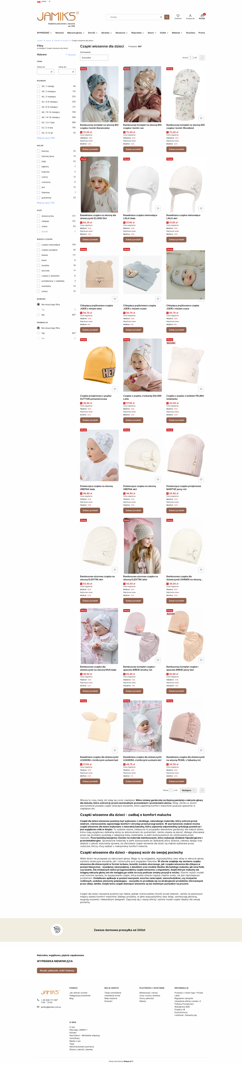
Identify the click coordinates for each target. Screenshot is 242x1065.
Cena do (62, 67)
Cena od (41, 67)
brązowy (46, 172)
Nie (43, 315)
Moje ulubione (110, 998)
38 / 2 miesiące (49, 91)
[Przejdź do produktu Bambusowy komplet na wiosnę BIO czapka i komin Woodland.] (185, 94)
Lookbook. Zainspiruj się (185, 1015)
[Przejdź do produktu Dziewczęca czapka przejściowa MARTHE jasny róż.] (185, 455)
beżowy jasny (48, 156)
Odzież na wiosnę (61, 40)
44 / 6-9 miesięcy (50, 107)
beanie (45, 255)
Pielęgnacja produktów (79, 995)
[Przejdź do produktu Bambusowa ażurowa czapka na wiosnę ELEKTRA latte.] (142, 546)
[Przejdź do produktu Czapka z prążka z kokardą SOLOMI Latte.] (142, 365)
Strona (185, 58)
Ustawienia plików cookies (186, 1001)
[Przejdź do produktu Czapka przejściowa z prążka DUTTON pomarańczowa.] (99, 365)
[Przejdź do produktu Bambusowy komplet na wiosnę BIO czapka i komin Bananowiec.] (99, 94)
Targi (71, 1044)
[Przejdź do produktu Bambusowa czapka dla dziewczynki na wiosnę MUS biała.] (99, 636)
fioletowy (46, 192)
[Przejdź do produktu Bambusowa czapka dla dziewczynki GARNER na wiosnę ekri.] (185, 546)
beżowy (45, 151)
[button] (166, 17)
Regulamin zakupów (183, 998)
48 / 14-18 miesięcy (51, 117)
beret (44, 260)
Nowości (108, 1001)
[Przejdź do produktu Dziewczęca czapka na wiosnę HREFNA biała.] (99, 455)
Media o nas (75, 1041)
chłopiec (45, 221)
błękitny (45, 166)
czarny (45, 177)
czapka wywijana (49, 250)
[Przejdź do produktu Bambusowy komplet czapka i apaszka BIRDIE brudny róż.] (142, 636)
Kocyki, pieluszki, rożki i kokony (57, 970)
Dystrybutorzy (181, 1012)
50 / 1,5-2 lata (48, 122)
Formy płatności (146, 998)
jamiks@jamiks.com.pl (51, 1007)
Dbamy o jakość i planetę (81, 1049)
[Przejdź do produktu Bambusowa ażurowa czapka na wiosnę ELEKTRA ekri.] (99, 546)
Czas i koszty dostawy (149, 995)
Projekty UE (179, 1009)
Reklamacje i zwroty (148, 992)
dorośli (45, 231)
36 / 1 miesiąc (48, 86)
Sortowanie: (85, 52)
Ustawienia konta (112, 995)
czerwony (46, 182)
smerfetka (46, 286)
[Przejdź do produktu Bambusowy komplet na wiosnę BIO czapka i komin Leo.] (142, 94)
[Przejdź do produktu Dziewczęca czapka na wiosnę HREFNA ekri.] (142, 455)
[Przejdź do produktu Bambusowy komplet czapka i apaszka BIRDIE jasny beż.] (185, 636)
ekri (43, 187)
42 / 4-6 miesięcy (50, 102)
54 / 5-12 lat (47, 133)
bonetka (45, 265)
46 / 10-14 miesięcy (51, 112)
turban (45, 291)
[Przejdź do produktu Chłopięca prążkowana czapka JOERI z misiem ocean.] (142, 275)
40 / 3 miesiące (49, 96)
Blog (71, 998)
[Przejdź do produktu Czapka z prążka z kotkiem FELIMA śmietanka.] (185, 365)
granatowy (46, 197)
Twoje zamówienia (112, 992)
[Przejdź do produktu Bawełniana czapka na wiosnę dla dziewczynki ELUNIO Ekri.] (99, 185)
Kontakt (72, 1032)
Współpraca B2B (182, 1006)
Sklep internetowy (120, 1061)
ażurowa (45, 270)
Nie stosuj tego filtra (50, 304)
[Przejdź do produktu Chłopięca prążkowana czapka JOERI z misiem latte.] (99, 275)
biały (44, 161)
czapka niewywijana (51, 244)
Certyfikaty (74, 1038)
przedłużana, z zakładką (53, 281)
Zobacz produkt (90, 149)
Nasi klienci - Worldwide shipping (84, 1035)
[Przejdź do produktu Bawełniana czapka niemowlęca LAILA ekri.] (185, 185)
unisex (44, 226)
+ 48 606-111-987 (49, 1000)
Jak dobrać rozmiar (78, 992)
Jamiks (40, 40)
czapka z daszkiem (51, 276)
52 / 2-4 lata (47, 127)
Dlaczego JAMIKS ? (78, 1030)
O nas (72, 1027)
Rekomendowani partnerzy (81, 1046)
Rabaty (142, 1001)
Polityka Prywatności (184, 1004)
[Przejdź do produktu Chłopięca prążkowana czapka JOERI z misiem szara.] (185, 275)
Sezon (48, 40)
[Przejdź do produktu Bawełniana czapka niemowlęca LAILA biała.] (142, 185)
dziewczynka (48, 216)
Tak (43, 309)
